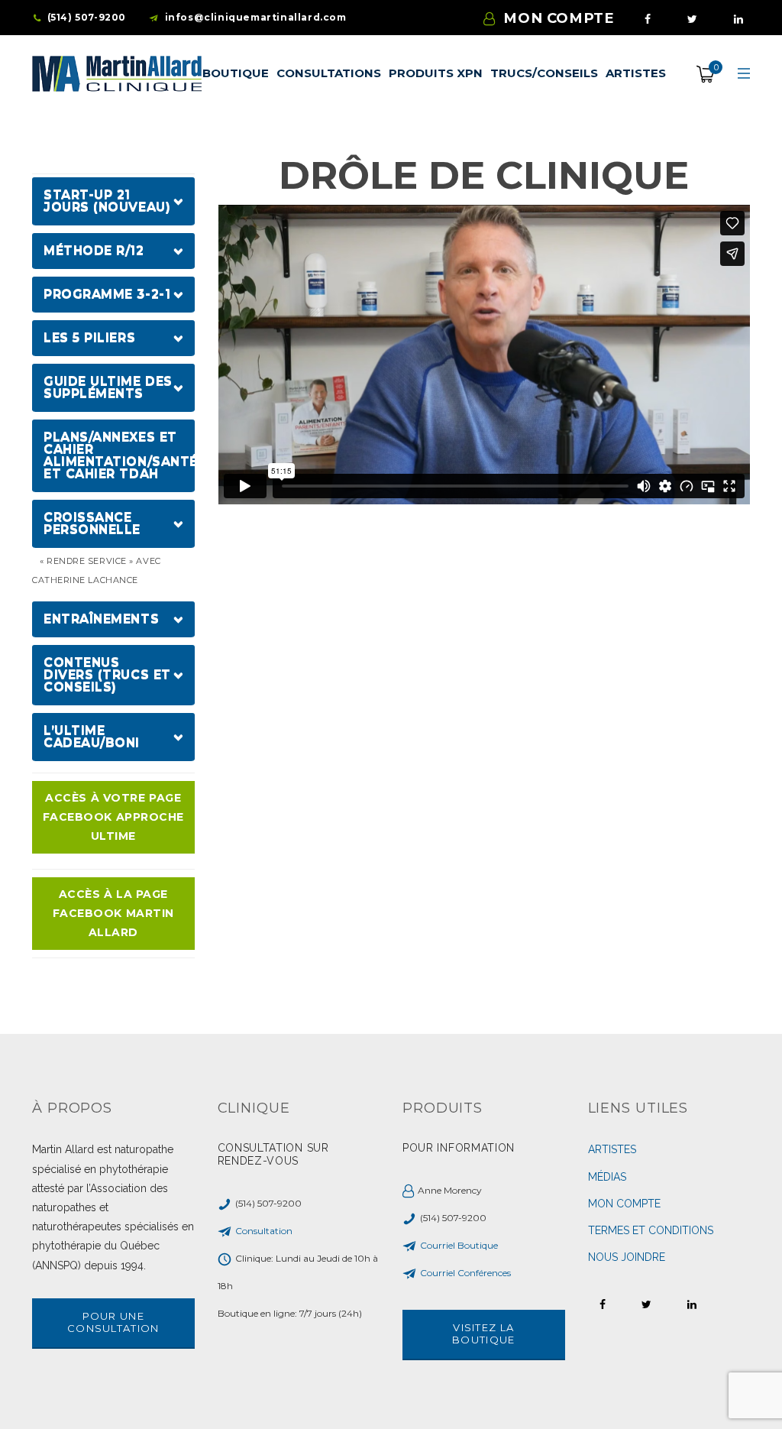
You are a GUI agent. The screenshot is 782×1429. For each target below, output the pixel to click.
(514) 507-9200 (86, 17)
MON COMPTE (558, 18)
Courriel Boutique (459, 1245)
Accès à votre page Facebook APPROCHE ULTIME (113, 817)
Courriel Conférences (465, 1272)
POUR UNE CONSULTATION (113, 1322)
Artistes (612, 1149)
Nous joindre (626, 1257)
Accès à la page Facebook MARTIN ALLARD (113, 913)
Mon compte (624, 1203)
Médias (607, 1177)
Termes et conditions (650, 1230)
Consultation (263, 1230)
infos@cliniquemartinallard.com (256, 17)
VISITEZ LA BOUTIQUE (483, 1333)
